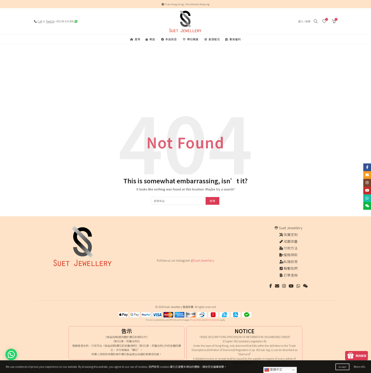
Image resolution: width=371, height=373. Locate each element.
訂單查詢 (291, 274)
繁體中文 (275, 369)
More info (359, 367)
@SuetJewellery (202, 260)
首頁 (137, 39)
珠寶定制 (291, 234)
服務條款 (291, 254)
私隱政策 (291, 261)
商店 (152, 39)
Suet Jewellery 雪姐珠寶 (178, 307)
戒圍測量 (291, 241)
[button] (11, 354)
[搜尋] (316, 21)
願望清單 (326, 19)
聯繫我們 (291, 268)
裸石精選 (192, 39)
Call (39, 21)
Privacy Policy (196, 319)
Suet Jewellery (290, 227)
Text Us (50, 21)
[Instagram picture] (158, 268)
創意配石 (214, 39)
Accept (342, 366)
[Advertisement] (185, 81)
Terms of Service (213, 319)
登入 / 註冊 (304, 21)
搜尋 (212, 201)
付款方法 (291, 247)
